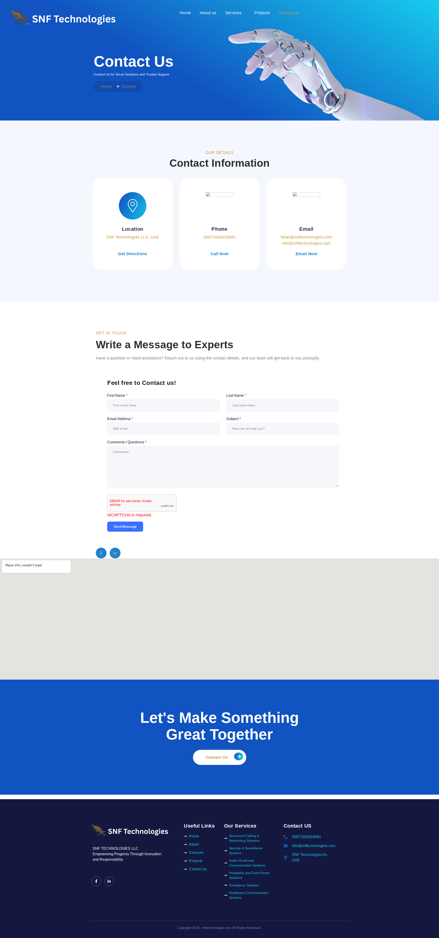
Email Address (120, 419)
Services (233, 13)
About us (208, 13)
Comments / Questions (127, 442)
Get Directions (132, 254)
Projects (262, 13)
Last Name (236, 395)
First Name (117, 395)
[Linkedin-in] (115, 553)
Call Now (219, 254)
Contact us (289, 13)
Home (185, 13)
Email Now (306, 254)
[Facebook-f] (101, 553)
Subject (233, 419)
